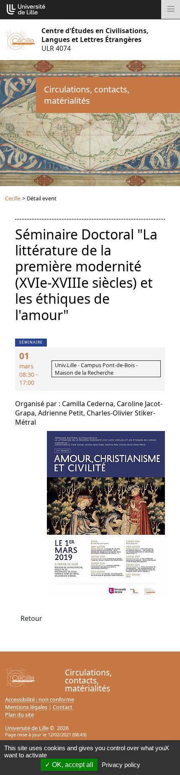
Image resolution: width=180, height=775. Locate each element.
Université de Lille (27, 728)
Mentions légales (26, 707)
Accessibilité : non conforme (39, 699)
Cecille (13, 198)
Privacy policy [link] (121, 764)
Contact (62, 707)
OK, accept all (71, 764)
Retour (31, 618)
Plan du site (19, 714)
